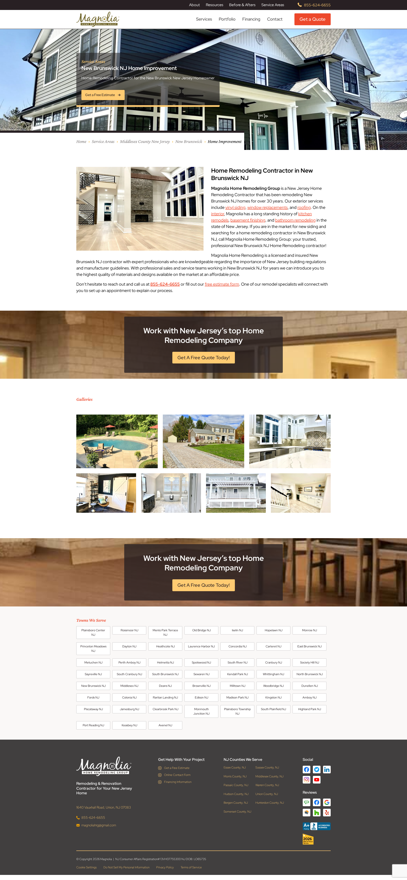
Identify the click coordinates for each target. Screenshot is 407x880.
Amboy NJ (309, 697)
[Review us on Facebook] (316, 802)
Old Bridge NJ (201, 630)
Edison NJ (201, 697)
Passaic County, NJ (236, 785)
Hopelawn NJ (273, 630)
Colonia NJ (129, 697)
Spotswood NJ (201, 662)
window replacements (267, 207)
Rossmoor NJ (129, 630)
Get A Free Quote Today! (203, 358)
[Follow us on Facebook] (306, 769)
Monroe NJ (309, 630)
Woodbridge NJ (273, 686)
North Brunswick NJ (310, 674)
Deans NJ (165, 686)
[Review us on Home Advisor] (306, 812)
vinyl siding (235, 207)
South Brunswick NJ (165, 674)
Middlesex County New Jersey (145, 141)
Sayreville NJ (93, 674)
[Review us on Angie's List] (306, 802)
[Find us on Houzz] (317, 839)
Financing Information (177, 782)
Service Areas (272, 5)
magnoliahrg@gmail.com (98, 825)
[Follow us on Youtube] (316, 779)
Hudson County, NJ (236, 794)
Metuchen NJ (93, 662)
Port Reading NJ (93, 725)
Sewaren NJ (201, 674)
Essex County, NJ (235, 767)
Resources (214, 5)
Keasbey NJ (129, 725)
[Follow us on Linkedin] (326, 769)
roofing (304, 207)
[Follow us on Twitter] (316, 769)
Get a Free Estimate (177, 768)
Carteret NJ (273, 646)
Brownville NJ (201, 686)
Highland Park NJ (309, 709)
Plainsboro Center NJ (93, 632)
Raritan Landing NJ (165, 697)
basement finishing (247, 220)
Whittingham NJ (273, 674)
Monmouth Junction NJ (201, 711)
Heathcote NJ (165, 646)
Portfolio (227, 19)
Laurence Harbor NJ (201, 646)
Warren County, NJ (267, 785)
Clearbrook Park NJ (165, 709)
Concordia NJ (238, 646)
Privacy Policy (165, 867)
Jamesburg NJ (129, 709)
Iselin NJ (237, 630)
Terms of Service (191, 867)
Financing (251, 19)
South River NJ (237, 662)
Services (204, 19)
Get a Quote (313, 19)
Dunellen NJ (309, 686)
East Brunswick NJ (309, 646)
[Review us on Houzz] (316, 812)
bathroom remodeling (295, 220)
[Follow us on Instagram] (306, 779)
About (194, 5)
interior (217, 214)
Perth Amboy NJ (129, 662)
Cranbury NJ (273, 662)
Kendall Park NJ (237, 674)
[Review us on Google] (326, 802)
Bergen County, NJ (236, 803)
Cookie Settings (86, 867)
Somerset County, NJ (237, 811)
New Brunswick (188, 141)
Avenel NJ (165, 725)
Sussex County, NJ (267, 767)
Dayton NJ (129, 646)
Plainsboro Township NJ (237, 711)
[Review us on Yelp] (326, 812)
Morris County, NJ (235, 776)
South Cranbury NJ (129, 674)
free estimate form (222, 284)
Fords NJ (93, 697)
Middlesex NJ (129, 686)
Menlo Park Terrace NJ (165, 632)
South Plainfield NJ (273, 709)
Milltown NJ (237, 686)
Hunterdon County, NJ (269, 803)
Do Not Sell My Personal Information (126, 867)
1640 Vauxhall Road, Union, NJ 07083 (103, 807)
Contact (275, 19)
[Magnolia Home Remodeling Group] (97, 19)
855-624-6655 (317, 5)
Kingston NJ (273, 697)
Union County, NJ (266, 794)
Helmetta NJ (165, 662)
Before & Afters (242, 4)
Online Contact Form (177, 775)
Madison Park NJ (237, 697)
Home (81, 141)
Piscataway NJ (93, 709)
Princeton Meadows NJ (93, 648)
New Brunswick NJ (93, 686)
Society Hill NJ (309, 662)
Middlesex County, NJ (269, 776)
